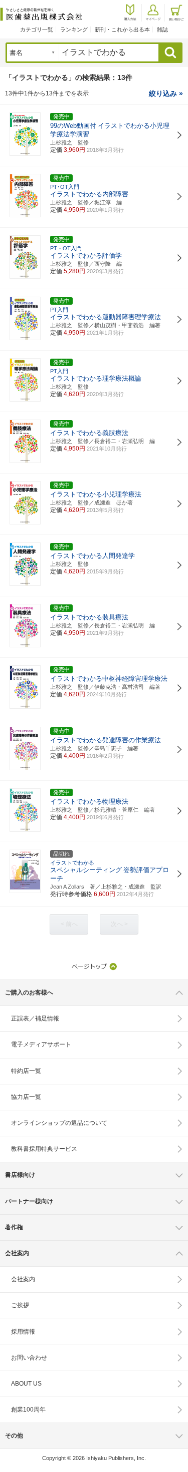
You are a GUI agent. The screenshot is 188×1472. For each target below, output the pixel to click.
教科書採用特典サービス (44, 1148)
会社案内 (23, 1279)
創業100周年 (28, 1409)
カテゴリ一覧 (36, 29)
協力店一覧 (26, 1096)
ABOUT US (26, 1383)
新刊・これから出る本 (122, 29)
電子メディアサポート (41, 1044)
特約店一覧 (26, 1070)
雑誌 (162, 29)
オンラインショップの (59, 1122)
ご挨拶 (20, 1305)
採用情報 (23, 1331)
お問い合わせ (29, 1357)
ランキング (74, 29)
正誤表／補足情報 (35, 1018)
